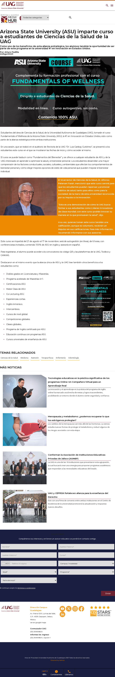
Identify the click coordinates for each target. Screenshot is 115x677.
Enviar (108, 593)
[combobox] (5, 563)
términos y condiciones (26, 588)
